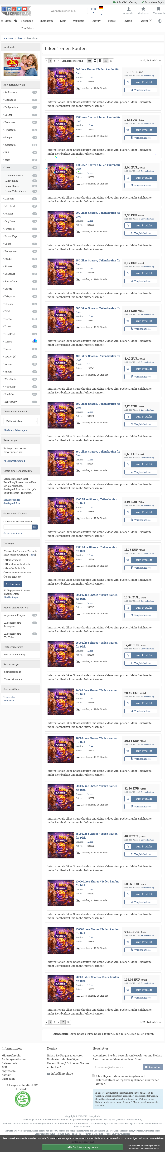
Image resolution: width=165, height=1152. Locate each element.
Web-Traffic (20, 379)
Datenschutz (9, 1063)
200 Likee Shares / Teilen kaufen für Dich (98, 214)
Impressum (9, 1071)
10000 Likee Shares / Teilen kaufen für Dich (97, 883)
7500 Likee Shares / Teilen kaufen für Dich (96, 835)
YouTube (26, 28)
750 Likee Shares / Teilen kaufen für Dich (98, 453)
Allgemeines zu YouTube (19, 635)
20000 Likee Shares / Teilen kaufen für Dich (97, 979)
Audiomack (20, 92)
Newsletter (9, 700)
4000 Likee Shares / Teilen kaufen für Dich (96, 740)
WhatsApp (20, 386)
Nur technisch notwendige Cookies (144, 1146)
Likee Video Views (20, 191)
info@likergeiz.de (62, 1073)
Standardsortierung (72, 60)
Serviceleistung (147, 75)
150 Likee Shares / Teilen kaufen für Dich (98, 166)
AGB (4, 1067)
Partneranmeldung (14, 654)
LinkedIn (20, 198)
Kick (63, 20)
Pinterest (20, 228)
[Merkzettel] (127, 82)
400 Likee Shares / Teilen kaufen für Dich (98, 358)
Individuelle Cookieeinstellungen (143, 1149)
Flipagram (20, 129)
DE (101, 11)
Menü (8, 20)
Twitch (127, 20)
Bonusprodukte (12, 499)
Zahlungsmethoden (14, 1059)
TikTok (112, 20)
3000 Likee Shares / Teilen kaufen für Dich (96, 692)
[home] (16, 20)
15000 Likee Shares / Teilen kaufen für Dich (97, 931)
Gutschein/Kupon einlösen (18, 521)
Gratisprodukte (12, 503)
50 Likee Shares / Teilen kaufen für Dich (97, 71)
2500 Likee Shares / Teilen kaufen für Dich (96, 644)
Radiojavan (20, 251)
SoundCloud (20, 281)
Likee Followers (20, 175)
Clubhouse (20, 99)
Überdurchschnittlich (18, 564)
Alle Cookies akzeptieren (82, 1147)
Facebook (27, 20)
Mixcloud (78, 20)
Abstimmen (13, 584)
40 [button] (111, 60)
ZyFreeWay (20, 401)
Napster (20, 213)
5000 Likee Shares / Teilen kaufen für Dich (96, 787)
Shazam (20, 266)
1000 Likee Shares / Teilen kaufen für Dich (96, 501)
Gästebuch (8, 1078)
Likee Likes (20, 180)
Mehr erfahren (157, 1138)
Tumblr (20, 341)
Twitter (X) (145, 20)
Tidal (20, 311)
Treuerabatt (10, 697)
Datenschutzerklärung (117, 1092)
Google (20, 137)
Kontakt (6, 1074)
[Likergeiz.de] (16, 10)
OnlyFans (20, 221)
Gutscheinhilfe (12, 533)
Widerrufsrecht (11, 1055)
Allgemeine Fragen (20, 615)
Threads (20, 304)
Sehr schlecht (13, 576)
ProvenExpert (20, 236)
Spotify (96, 20)
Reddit (20, 258)
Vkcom (20, 371)
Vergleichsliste (142, 90)
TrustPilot (20, 334)
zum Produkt (144, 82)
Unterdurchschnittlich (18, 572)
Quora (20, 243)
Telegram (20, 296)
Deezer (20, 114)
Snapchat (20, 273)
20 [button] (105, 60)
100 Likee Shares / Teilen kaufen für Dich (98, 119)
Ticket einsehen (13, 679)
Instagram (46, 20)
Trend (31, 554)
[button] (160, 21)
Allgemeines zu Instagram (19, 624)
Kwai (20, 159)
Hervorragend (13, 559)
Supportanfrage (12, 671)
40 (68, 1022)
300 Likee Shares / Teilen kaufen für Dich (98, 310)
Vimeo (20, 364)
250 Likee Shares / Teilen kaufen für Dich (98, 262)
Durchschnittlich (15, 568)
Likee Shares (20, 186)
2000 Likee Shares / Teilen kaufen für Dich (96, 596)
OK (34, 527)
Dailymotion (20, 107)
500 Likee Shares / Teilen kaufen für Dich (98, 405)
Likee (90, 77)
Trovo (20, 326)
